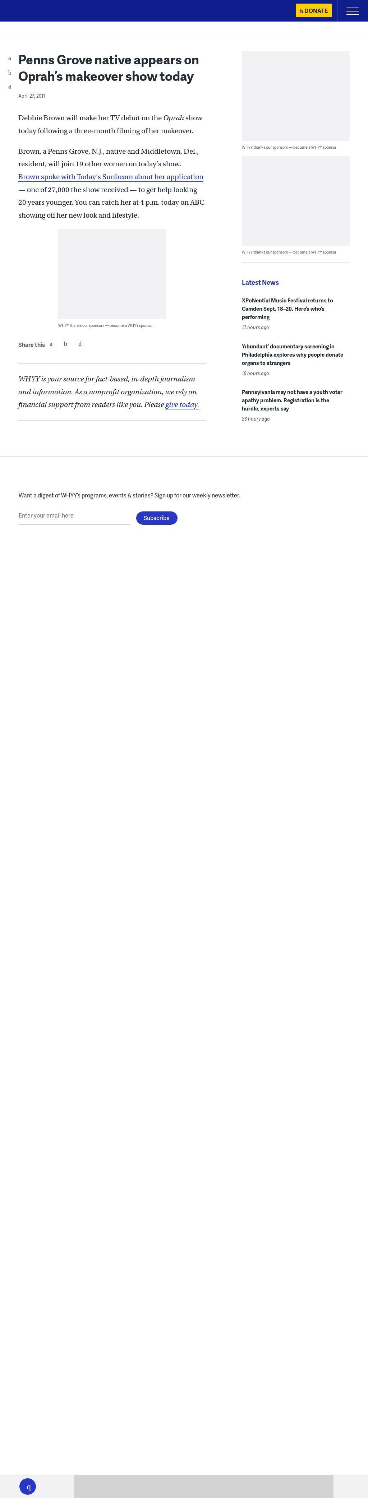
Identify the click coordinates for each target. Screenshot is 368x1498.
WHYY (27, 11)
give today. (182, 404)
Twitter (65, 344)
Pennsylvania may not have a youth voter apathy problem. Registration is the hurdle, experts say (292, 400)
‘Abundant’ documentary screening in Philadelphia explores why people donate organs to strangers (292, 354)
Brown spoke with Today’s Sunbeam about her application (110, 176)
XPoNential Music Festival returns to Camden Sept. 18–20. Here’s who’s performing (287, 308)
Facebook (51, 344)
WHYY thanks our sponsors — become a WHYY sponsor (105, 325)
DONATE (316, 10)
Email (80, 344)
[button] (27, 1486)
